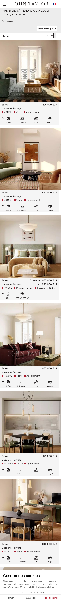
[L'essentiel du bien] (3, 118)
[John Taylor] (30, 4)
